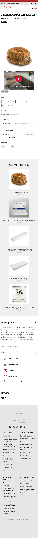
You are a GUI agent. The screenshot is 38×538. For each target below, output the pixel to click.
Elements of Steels (9, 505)
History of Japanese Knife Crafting (9, 484)
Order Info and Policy (10, 453)
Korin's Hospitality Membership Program (27, 437)
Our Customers (25, 458)
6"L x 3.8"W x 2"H (7, 105)
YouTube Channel (26, 480)
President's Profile (26, 444)
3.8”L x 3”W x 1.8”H (8, 101)
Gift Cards (6, 456)
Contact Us (6, 436)
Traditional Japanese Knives (9, 498)
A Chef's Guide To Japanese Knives (8, 489)
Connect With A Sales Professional (10, 440)
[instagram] (17, 427)
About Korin (24, 441)
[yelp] (24, 427)
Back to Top (19, 413)
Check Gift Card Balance (8, 460)
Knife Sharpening (8, 508)
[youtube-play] (21, 427)
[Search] (32, 8)
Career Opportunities (27, 490)
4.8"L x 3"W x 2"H (21, 101)
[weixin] (14, 427)
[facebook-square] (10, 427)
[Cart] (31, 3)
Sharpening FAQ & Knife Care (9, 512)
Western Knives (8, 502)
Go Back (4, 21)
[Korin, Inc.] (6, 7)
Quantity (4, 142)
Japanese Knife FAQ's (9, 494)
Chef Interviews (25, 484)
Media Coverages (26, 487)
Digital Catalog (25, 493)
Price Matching (8, 467)
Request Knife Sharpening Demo (9, 445)
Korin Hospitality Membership (10, 3)
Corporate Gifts (8, 464)
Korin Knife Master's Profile (27, 448)
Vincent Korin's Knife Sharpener (27, 454)
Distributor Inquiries (9, 450)
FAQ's (4, 470)
